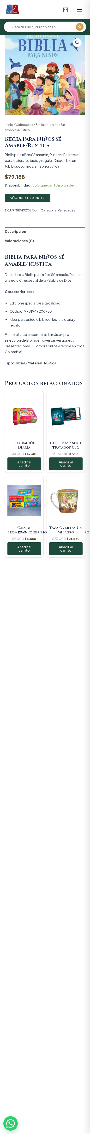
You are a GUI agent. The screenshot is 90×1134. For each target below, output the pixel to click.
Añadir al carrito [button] (24, 464)
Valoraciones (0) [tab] (19, 241)
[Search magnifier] (80, 27)
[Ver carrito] (65, 9)
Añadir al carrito (28, 198)
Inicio (9, 125)
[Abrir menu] (79, 9)
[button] (77, 42)
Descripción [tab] (15, 231)
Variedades (24, 125)
